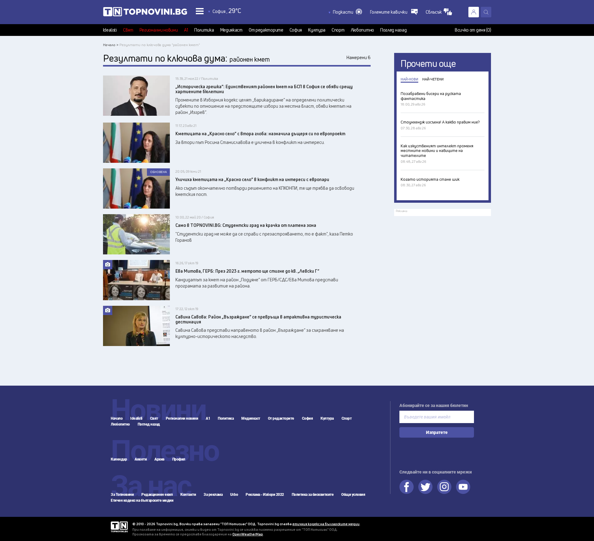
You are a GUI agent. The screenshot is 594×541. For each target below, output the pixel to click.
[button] (347, 12)
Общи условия (353, 494)
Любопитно (362, 30)
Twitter (425, 487)
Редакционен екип (157, 494)
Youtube (463, 487)
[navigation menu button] (200, 11)
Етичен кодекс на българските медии (142, 500)
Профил (178, 459)
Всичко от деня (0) (473, 30)
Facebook (406, 487)
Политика (204, 30)
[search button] (486, 12)
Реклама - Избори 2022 (265, 494)
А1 (186, 30)
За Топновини (122, 494)
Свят (128, 30)
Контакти (188, 494)
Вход (473, 12)
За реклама (213, 494)
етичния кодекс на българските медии (325, 524)
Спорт (338, 30)
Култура (316, 30)
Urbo (234, 494)
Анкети (141, 459)
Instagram (444, 487)
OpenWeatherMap (247, 534)
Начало (117, 418)
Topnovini (119, 527)
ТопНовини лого (145, 13)
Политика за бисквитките (313, 494)
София (296, 30)
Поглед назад (393, 30)
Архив (159, 459)
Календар (119, 459)
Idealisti (110, 30)
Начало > (110, 44)
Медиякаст (231, 30)
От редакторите (266, 30)
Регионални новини (159, 30)
